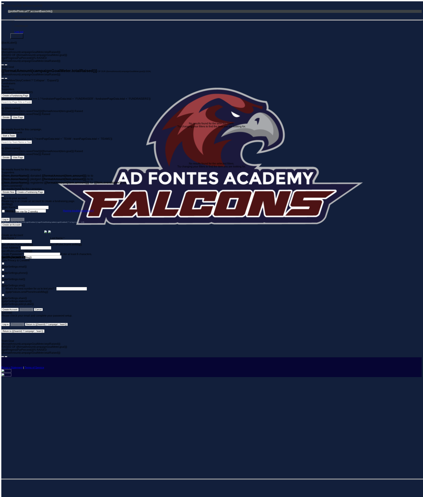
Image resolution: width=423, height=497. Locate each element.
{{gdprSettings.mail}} (13, 279)
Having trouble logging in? (78, 210)
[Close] (2, 196)
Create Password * (12, 254)
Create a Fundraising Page (15, 95)
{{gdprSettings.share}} (14, 298)
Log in (5, 219)
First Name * (8, 238)
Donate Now (8, 192)
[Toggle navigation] (2, 3)
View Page (18, 117)
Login (16, 36)
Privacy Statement (12, 367)
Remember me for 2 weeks (22, 211)
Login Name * (9, 207)
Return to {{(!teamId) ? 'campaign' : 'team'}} (46, 324)
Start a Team (9, 135)
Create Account (10, 309)
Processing (17, 219)
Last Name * (57, 238)
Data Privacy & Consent (15, 260)
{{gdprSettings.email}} (14, 266)
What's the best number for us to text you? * (30, 288)
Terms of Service (34, 367)
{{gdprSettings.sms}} (13, 285)
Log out (19, 31)
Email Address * (10, 247)
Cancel (38, 309)
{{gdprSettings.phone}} (14, 273)
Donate (6, 117)
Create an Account (11, 225)
